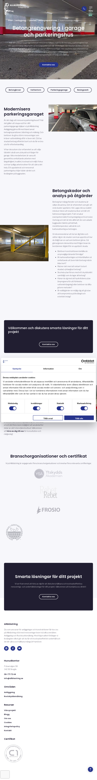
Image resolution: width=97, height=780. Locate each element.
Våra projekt (10, 710)
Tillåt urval (48, 418)
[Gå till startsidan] (15, 9)
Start (10, 20)
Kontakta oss (48, 64)
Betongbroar (15, 90)
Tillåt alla (79, 418)
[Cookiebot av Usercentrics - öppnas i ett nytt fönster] (83, 361)
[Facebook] (13, 648)
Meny (91, 11)
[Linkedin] (6, 648)
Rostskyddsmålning (13, 696)
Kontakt (8, 730)
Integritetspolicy (12, 726)
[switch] (36, 408)
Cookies (8, 722)
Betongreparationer (47, 20)
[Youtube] (19, 648)
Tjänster (32, 20)
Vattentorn (35, 90)
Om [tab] (80, 369)
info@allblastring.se (13, 678)
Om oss (7, 718)
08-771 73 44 (10, 674)
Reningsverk (82, 90)
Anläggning (20, 20)
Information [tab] (48, 369)
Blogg (6, 714)
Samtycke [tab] (17, 369)
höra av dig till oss (15, 431)
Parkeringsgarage (59, 90)
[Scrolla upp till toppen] (90, 769)
